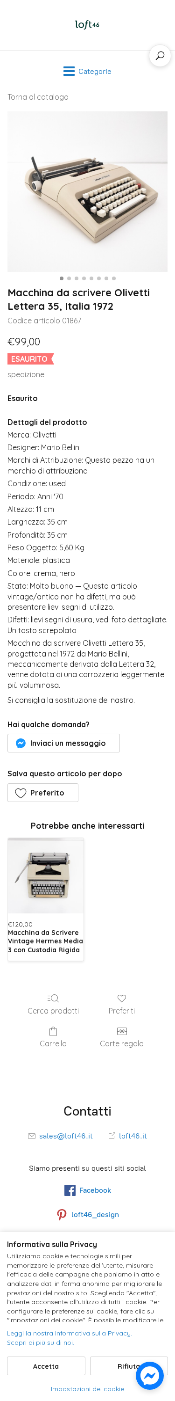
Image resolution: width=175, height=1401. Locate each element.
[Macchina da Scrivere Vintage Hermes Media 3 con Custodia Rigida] (46, 876)
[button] (63, 743)
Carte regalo (122, 1043)
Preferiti (122, 1010)
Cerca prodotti (53, 1010)
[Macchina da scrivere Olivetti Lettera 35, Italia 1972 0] (87, 191)
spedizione (25, 374)
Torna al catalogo (38, 97)
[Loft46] (87, 25)
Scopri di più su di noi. (40, 1342)
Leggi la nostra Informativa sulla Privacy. (69, 1333)
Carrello (53, 1043)
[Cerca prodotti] (160, 55)
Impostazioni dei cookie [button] (87, 1389)
